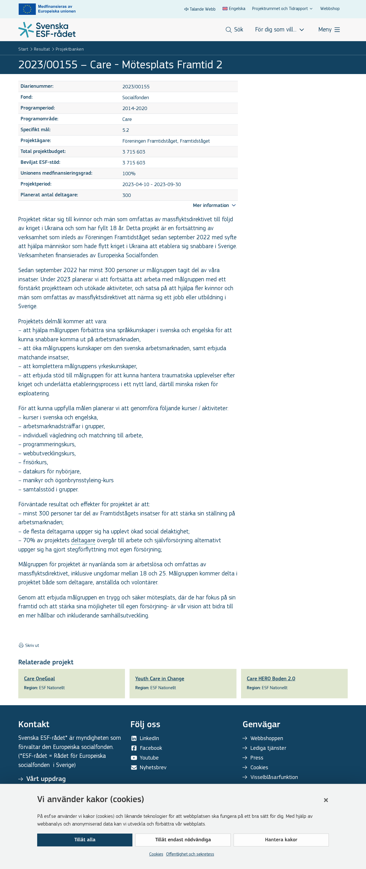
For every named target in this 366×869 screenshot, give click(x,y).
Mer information (211, 205)
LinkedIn (149, 738)
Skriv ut (31, 645)
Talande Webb (203, 9)
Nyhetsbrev (153, 767)
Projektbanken (70, 49)
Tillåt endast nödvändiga (183, 840)
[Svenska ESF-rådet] (46, 29)
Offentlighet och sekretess (190, 854)
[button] (326, 800)
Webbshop (330, 8)
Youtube (149, 757)
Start (23, 49)
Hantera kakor (281, 840)
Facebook (151, 748)
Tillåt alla (85, 840)
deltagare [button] (83, 540)
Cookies (156, 854)
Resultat (42, 49)
